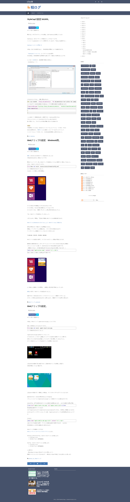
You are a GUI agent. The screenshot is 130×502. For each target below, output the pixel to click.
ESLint (97, 96)
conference (98, 88)
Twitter (88, 152)
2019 (83, 29)
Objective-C (84, 133)
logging (88, 122)
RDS (96, 141)
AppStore (91, 77)
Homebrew (99, 103)
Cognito (91, 88)
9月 (84, 40)
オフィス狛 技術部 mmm (88, 188)
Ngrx (92, 130)
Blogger (94, 195)
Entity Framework (89, 96)
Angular (93, 73)
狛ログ (36, 7)
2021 (83, 25)
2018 (83, 31)
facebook (32, 27)
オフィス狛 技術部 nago (87, 183)
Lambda (88, 118)
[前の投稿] (44, 463)
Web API (83, 156)
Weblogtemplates (73, 499)
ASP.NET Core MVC (86, 81)
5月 (84, 48)
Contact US (40, 13)
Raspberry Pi (90, 141)
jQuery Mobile (95, 115)
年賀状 (92, 167)
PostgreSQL (88, 137)
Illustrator (94, 107)
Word (83, 164)
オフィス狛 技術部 (87, 190)
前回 (28, 155)
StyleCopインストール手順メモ (34, 45)
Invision (100, 107)
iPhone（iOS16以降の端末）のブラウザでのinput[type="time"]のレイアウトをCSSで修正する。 (39, 475)
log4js (83, 122)
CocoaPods (98, 84)
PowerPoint (96, 137)
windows (84, 160)
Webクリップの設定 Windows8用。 (44, 140)
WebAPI (88, 156)
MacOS (93, 122)
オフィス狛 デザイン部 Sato (88, 177)
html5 (83, 107)
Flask (88, 99)
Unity (93, 152)
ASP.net (97, 77)
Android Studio (85, 73)
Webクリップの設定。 (37, 306)
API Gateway (84, 77)
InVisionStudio (85, 111)
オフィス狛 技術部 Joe (87, 180)
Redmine (100, 141)
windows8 (38, 302)
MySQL (83, 130)
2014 (83, 38)
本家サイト (40, 130)
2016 (83, 34)
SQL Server (84, 148)
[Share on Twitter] (37, 27)
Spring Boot (96, 145)
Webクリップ (32, 302)
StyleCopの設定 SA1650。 (38, 19)
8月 (84, 42)
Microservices (85, 126)
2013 (83, 56)
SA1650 (34, 60)
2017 (83, 33)
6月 (84, 46)
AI (90, 65)
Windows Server (91, 160)
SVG (99, 148)
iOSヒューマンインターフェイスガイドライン (38, 431)
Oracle (90, 133)
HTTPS (87, 107)
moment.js (92, 126)
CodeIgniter (84, 88)
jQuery (88, 115)
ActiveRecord (85, 65)
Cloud (91, 84)
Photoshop (97, 133)
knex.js (83, 118)
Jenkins (83, 115)
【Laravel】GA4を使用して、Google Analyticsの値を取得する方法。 (43, 484)
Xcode (95, 164)
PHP (82, 137)
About (33, 13)
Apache (98, 73)
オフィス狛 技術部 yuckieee (88, 185)
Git (92, 99)
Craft (83, 92)
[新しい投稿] (30, 463)
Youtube (101, 164)
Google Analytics (86, 103)
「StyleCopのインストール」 (34, 53)
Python (83, 141)
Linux (99, 118)
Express (83, 99)
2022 (83, 23)
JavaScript (100, 111)
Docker (91, 92)
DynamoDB (97, 92)
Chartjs (86, 84)
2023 (83, 21)
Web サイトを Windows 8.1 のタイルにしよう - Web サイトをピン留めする (44, 222)
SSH (89, 148)
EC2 (82, 96)
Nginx (87, 130)
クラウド (87, 167)
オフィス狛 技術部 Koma (88, 182)
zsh (82, 167)
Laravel (94, 118)
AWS (92, 81)
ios (33, 458)
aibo (94, 65)
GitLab (96, 99)
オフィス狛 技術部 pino (87, 178)
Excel (101, 96)
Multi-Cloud (100, 126)
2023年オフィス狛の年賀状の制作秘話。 (43, 490)
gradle (93, 103)
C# (29, 136)
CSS (87, 92)
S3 (86, 145)
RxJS (83, 145)
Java (95, 111)
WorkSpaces (89, 164)
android (30, 458)
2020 (83, 27)
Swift (83, 152)
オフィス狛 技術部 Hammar (89, 187)
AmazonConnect (85, 69)
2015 (83, 36)
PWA (102, 137)
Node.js (97, 130)
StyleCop (32, 136)
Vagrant (98, 152)
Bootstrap (97, 81)
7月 (84, 44)
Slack (89, 145)
